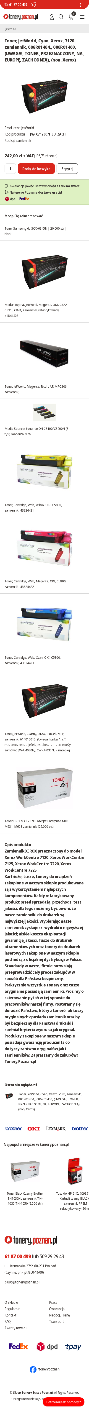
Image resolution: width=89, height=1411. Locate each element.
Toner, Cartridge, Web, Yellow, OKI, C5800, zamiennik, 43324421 (33, 507)
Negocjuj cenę (59, 1315)
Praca (53, 1302)
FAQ (8, 1321)
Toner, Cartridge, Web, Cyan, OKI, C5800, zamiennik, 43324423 (33, 660)
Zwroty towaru (15, 1327)
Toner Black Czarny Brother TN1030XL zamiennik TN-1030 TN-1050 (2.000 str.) (25, 1198)
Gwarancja (57, 1308)
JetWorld (27, 127)
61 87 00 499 (18, 4)
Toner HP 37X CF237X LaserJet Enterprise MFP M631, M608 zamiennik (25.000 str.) (36, 824)
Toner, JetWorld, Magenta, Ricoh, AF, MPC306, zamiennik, (36, 389)
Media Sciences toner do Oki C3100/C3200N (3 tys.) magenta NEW (36, 431)
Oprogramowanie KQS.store (29, 1398)
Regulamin (12, 1308)
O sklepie (11, 1302)
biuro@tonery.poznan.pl (22, 1282)
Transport (56, 1321)
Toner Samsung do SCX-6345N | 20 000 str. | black (35, 231)
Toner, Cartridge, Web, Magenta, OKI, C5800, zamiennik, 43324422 (35, 584)
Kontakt (10, 1315)
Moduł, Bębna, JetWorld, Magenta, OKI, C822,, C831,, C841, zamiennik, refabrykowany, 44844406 (36, 310)
